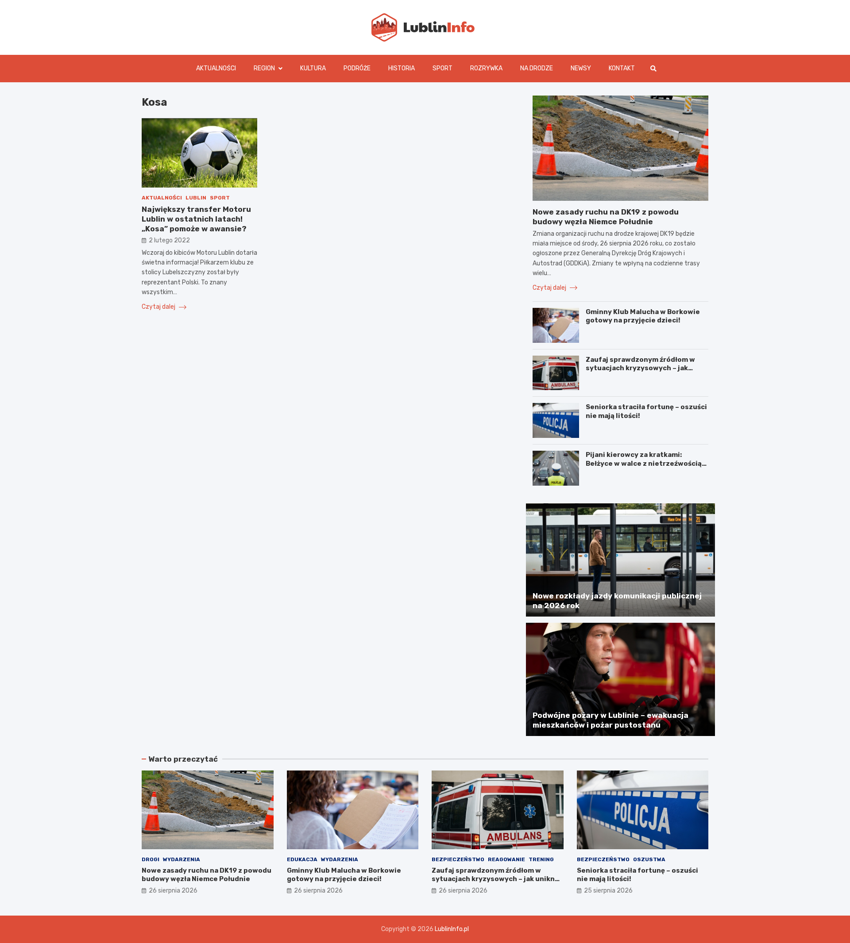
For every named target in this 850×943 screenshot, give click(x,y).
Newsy (581, 68)
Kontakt (622, 68)
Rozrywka (486, 68)
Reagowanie (506, 859)
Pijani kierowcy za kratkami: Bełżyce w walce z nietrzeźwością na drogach (644, 463)
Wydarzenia (181, 859)
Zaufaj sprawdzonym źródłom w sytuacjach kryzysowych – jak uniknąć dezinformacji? (640, 368)
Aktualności (216, 68)
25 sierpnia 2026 (608, 890)
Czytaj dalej (159, 306)
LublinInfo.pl (452, 929)
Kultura (313, 68)
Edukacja (302, 859)
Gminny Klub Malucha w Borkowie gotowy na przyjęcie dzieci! (643, 316)
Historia (401, 68)
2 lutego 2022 (169, 241)
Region (264, 68)
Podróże (357, 68)
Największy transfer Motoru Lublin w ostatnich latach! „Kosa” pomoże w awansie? (196, 219)
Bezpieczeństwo (458, 859)
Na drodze (536, 68)
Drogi (150, 859)
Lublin (195, 198)
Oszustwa (649, 859)
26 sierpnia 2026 (173, 890)
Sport (442, 68)
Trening (541, 859)
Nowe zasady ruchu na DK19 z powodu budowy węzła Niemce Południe (206, 874)
